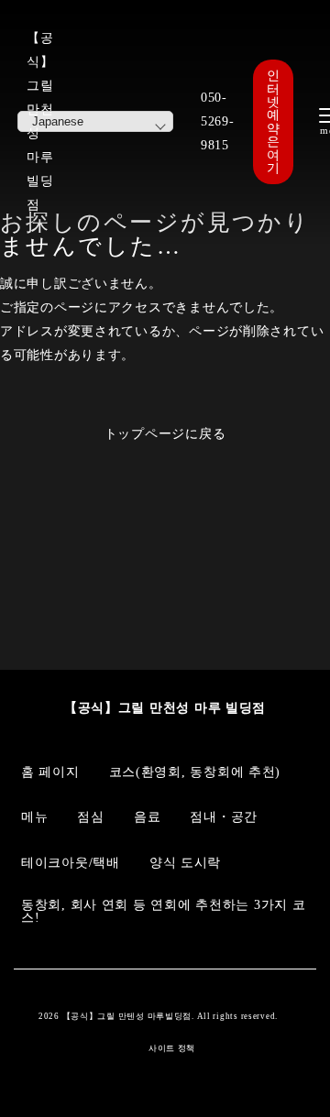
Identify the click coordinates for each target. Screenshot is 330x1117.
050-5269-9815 (218, 121)
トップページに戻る (165, 433)
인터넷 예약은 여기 (273, 121)
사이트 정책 (171, 1049)
